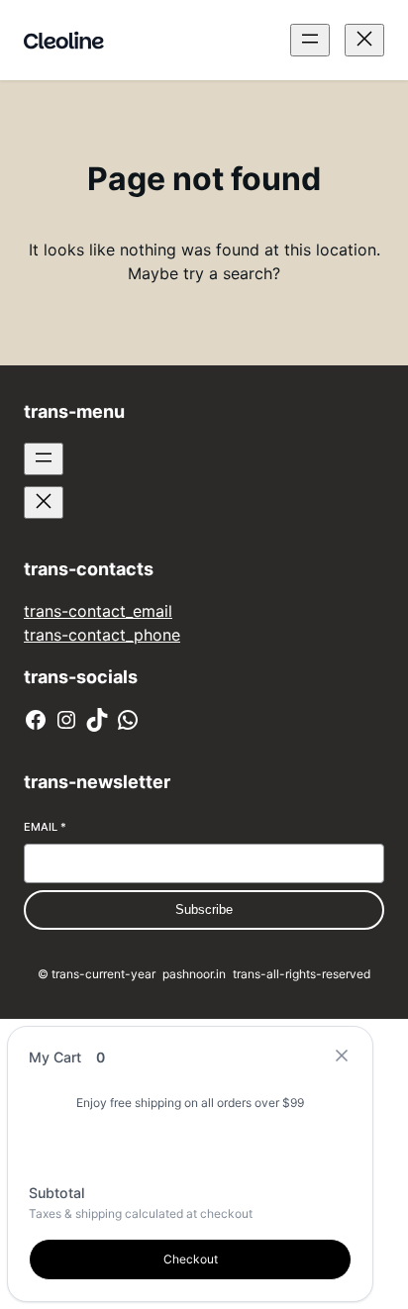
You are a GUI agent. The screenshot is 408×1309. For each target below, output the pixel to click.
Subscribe (204, 909)
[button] (342, 1057)
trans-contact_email (98, 611)
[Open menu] (310, 40)
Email (45, 827)
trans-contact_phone (102, 635)
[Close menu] (364, 40)
